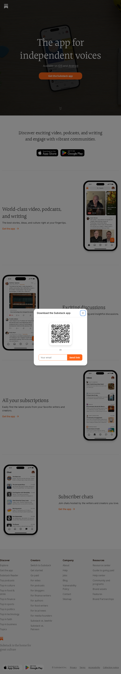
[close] (83, 313)
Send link (75, 357)
